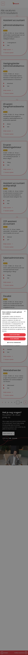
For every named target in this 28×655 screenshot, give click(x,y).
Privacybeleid (10, 331)
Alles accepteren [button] (15, 334)
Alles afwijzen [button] (14, 339)
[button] (14, 342)
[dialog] (14, 327)
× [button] (24, 311)
